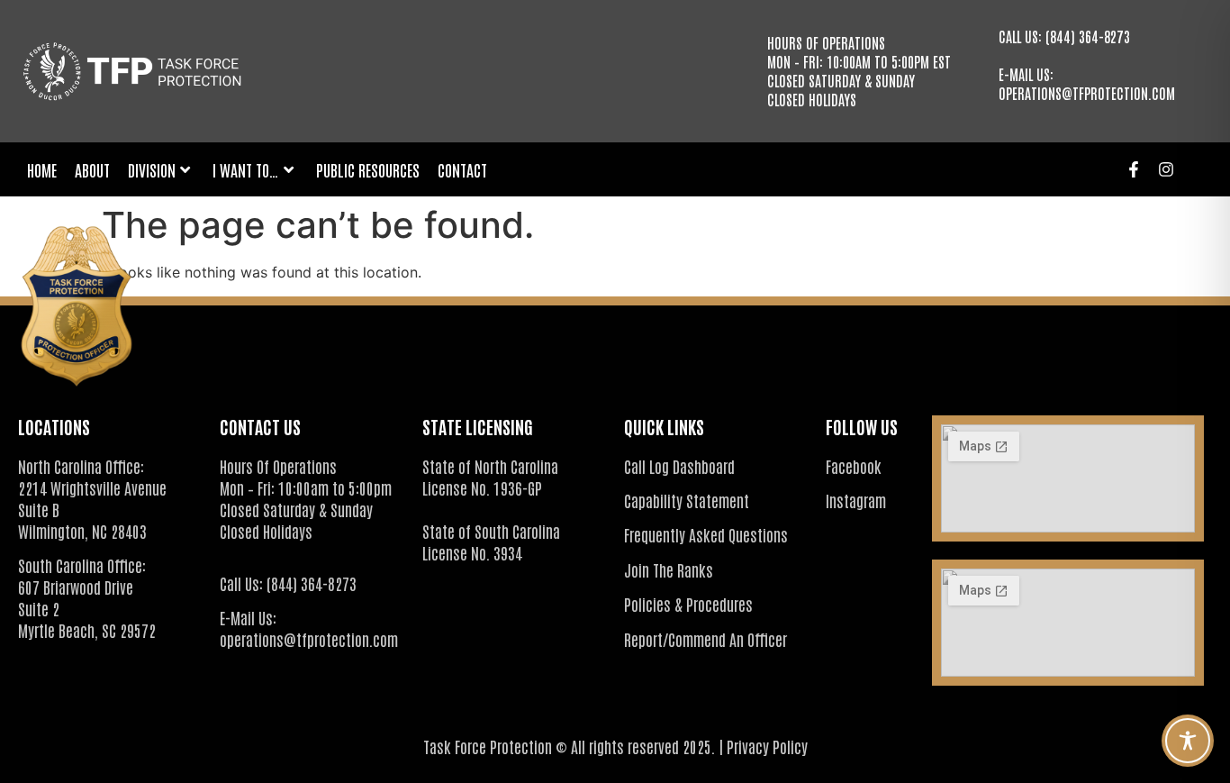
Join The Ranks (668, 569)
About (92, 169)
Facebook (854, 466)
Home (42, 169)
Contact (462, 169)
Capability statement (686, 500)
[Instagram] (1166, 169)
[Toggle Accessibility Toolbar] (1187, 740)
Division (152, 169)
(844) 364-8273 (1087, 36)
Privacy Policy (767, 746)
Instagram (856, 500)
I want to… (246, 169)
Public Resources (368, 169)
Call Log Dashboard (679, 466)
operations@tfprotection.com (1087, 93)
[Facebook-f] (1133, 169)
